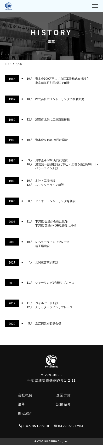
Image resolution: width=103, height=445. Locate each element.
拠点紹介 (25, 413)
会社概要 (25, 395)
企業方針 (63, 395)
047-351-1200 (36, 426)
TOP (8, 64)
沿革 (21, 404)
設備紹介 (63, 404)
